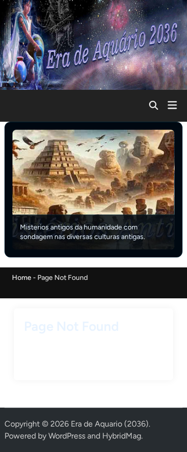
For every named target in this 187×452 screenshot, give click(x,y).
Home (21, 277)
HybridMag (121, 436)
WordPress (66, 436)
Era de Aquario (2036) (110, 424)
